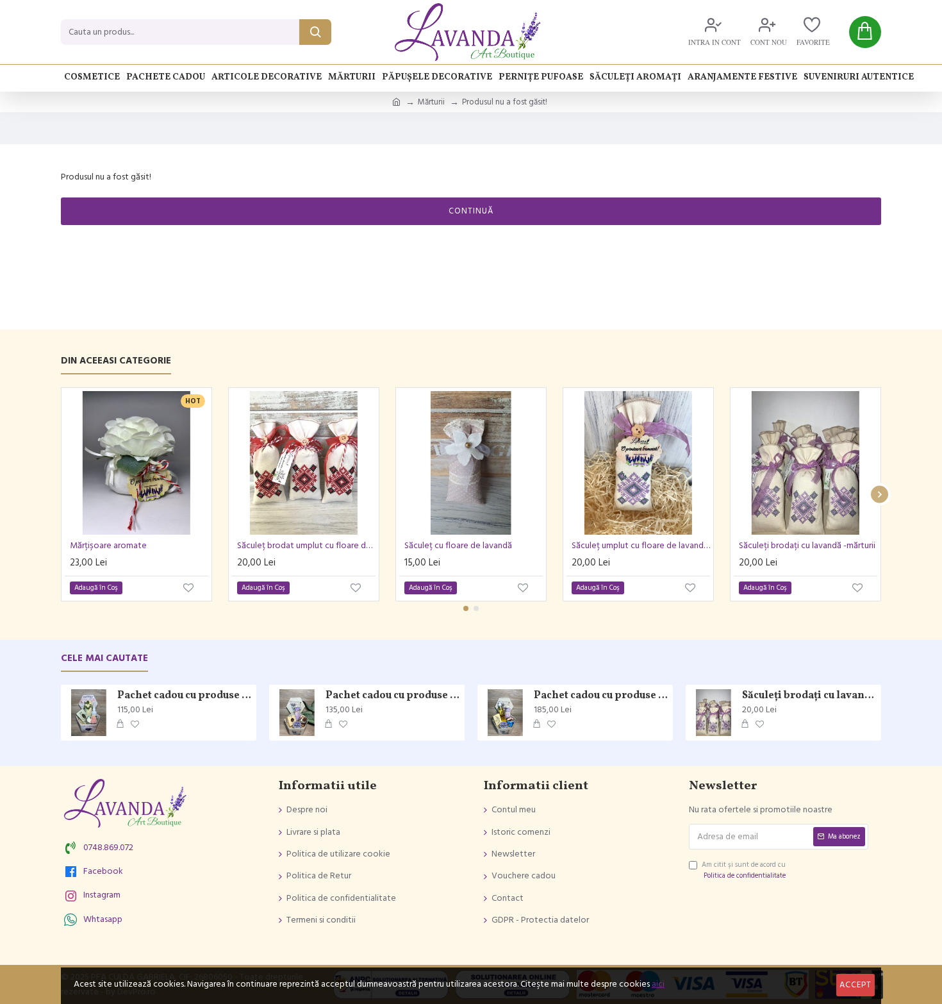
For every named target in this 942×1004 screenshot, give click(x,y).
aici (658, 984)
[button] (62, 494)
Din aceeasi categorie (116, 361)
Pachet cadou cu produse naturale (393, 696)
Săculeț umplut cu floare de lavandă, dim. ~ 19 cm (641, 545)
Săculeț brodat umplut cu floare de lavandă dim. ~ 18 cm (306, 545)
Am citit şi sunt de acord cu (744, 870)
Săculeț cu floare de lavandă (458, 545)
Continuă (471, 211)
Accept (855, 985)
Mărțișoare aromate (108, 545)
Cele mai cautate (104, 659)
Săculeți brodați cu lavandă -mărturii (807, 545)
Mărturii (431, 102)
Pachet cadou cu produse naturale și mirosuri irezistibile (184, 696)
